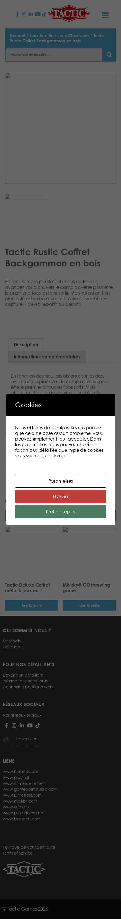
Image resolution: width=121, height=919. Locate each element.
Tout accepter (61, 511)
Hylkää (60, 496)
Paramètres (60, 481)
